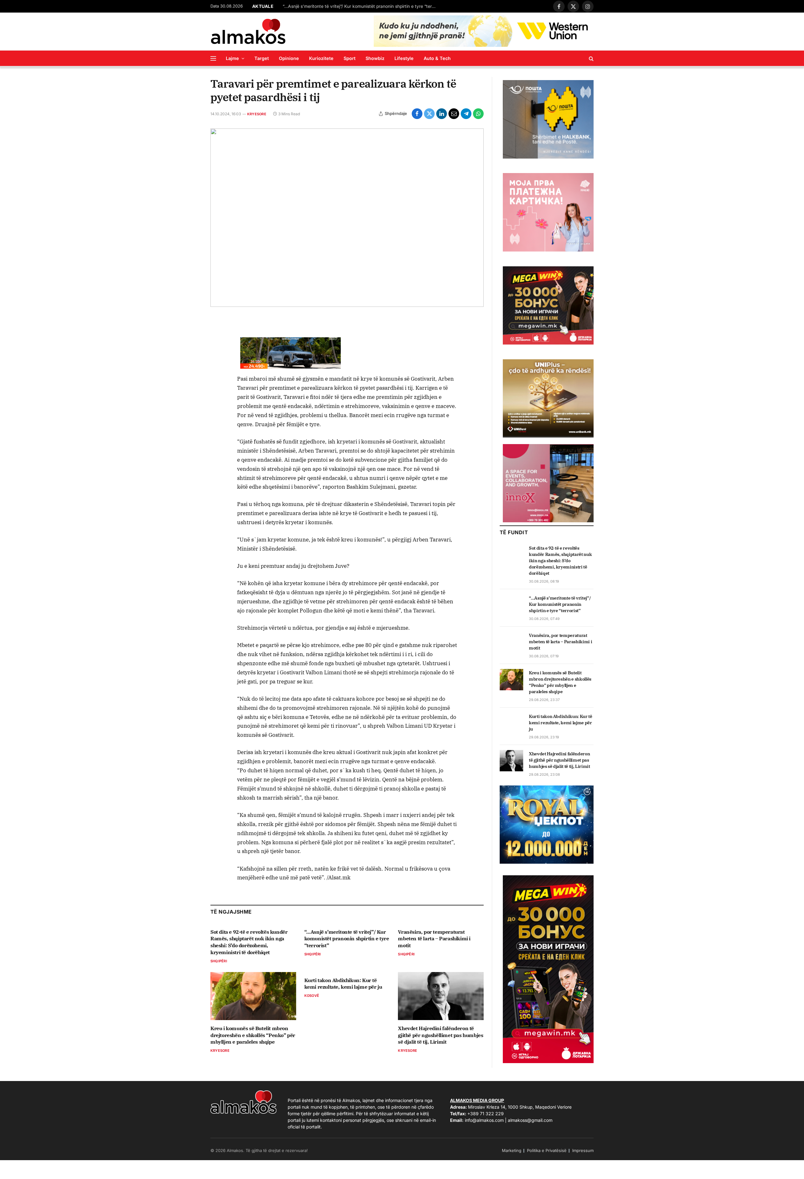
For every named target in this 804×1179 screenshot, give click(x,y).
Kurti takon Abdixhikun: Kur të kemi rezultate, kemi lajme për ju (343, 983)
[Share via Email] (453, 113)
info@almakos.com (484, 1120)
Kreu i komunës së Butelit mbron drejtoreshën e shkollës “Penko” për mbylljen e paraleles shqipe (252, 1035)
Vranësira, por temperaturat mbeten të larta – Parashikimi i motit (434, 939)
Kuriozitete (321, 58)
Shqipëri (218, 961)
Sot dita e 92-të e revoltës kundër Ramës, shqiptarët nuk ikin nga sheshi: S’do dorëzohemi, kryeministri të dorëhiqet (248, 942)
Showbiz (375, 58)
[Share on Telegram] (466, 113)
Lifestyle (404, 58)
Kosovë (311, 995)
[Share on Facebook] (417, 113)
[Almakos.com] (248, 31)
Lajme (232, 58)
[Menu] (213, 58)
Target (261, 58)
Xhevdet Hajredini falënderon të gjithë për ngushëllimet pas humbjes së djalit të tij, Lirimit (440, 1035)
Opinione (289, 58)
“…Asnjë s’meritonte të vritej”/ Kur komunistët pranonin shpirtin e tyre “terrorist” (361, 6)
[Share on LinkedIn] (441, 113)
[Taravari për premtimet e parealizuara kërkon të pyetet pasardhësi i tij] (347, 217)
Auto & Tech (437, 58)
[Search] (591, 58)
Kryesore (256, 114)
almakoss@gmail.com (530, 1120)
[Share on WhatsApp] (478, 113)
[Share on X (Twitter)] (429, 113)
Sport (350, 58)
